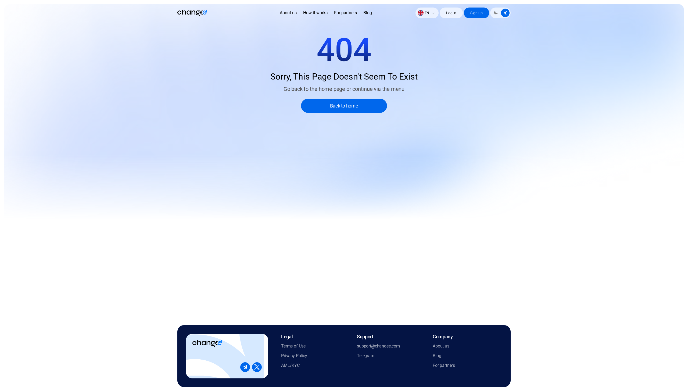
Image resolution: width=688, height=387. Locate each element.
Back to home (344, 106)
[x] (257, 367)
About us (288, 12)
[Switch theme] (500, 13)
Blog (367, 12)
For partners (345, 12)
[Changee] (192, 13)
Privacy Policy (294, 355)
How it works (315, 12)
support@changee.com (378, 346)
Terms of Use (293, 346)
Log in (451, 13)
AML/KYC (290, 365)
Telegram (365, 355)
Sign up (476, 13)
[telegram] (245, 367)
